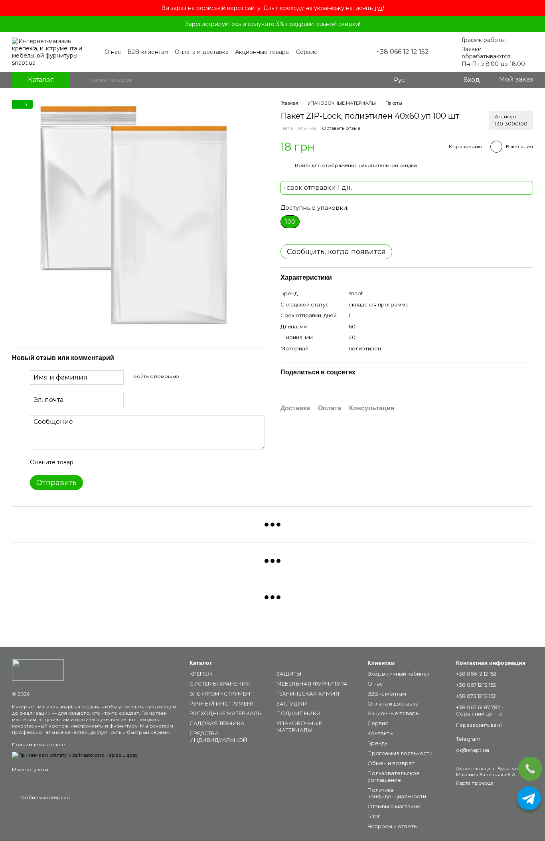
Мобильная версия (44, 797)
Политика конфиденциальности (396, 793)
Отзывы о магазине (394, 806)
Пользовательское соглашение (393, 776)
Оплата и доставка (202, 52)
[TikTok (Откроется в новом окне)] (349, 52)
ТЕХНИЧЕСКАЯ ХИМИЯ (308, 693)
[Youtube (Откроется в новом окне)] (339, 52)
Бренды (378, 743)
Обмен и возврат (391, 763)
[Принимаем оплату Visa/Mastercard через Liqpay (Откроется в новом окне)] (75, 754)
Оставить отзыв (341, 128)
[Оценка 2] (99, 462)
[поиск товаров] (83, 80)
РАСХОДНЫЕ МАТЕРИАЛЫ (226, 713)
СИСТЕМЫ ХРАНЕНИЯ (220, 683)
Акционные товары (262, 52)
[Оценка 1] (86, 462)
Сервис (306, 52)
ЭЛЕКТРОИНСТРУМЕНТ (221, 693)
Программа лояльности (399, 753)
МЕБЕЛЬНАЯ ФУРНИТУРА (312, 683)
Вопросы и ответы (392, 826)
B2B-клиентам (147, 52)
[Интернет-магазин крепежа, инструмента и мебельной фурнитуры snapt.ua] (38, 669)
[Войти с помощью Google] (200, 376)
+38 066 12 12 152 (402, 52)
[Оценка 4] (124, 462)
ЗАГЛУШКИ (291, 703)
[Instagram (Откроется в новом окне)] (330, 52)
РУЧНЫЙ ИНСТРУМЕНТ (222, 703)
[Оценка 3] (112, 462)
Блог (373, 816)
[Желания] (440, 80)
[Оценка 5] (137, 462)
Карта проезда (475, 783)
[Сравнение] (424, 80)
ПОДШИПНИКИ (298, 713)
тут (378, 8)
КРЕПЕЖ (201, 673)
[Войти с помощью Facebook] (188, 376)
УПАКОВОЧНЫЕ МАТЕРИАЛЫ (299, 726)
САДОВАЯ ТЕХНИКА (217, 723)
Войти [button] (302, 166)
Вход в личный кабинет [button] (398, 673)
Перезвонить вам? (479, 725)
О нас (113, 52)
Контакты (380, 733)
